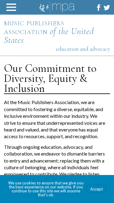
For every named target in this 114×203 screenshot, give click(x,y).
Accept (96, 189)
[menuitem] (98, 7)
